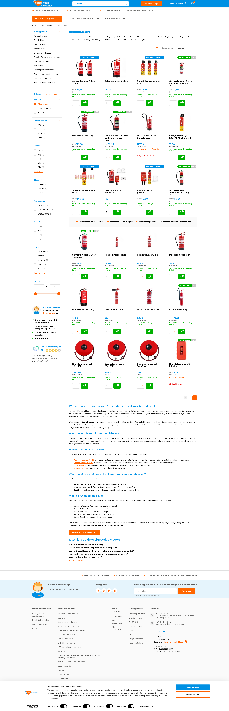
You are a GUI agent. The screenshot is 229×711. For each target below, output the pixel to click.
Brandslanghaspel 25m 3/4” (114, 365)
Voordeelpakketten (137, 614)
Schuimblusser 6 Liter (116, 81)
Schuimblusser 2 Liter (148, 309)
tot (46, 287)
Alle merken (43, 104)
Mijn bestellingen (117, 622)
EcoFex (41, 112)
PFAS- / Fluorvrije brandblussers (47, 57)
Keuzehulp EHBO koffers (68, 626)
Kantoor (42, 256)
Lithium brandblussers (43, 53)
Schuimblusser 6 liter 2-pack (83, 82)
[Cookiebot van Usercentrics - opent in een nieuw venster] (31, 706)
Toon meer (38, 172)
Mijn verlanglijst (116, 628)
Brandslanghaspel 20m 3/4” (82, 365)
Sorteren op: (167, 48)
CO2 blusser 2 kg (114, 309)
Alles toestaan (193, 687)
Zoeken (126, 3)
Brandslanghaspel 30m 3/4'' (147, 365)
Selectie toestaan (193, 694)
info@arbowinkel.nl (165, 622)
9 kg (41, 167)
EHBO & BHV (134, 622)
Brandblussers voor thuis (44, 78)
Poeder (42, 184)
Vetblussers (39, 65)
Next (194, 397)
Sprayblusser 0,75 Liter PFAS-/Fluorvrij (180, 137)
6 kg (41, 163)
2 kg (41, 154)
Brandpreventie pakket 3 (145, 191)
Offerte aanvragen (151, 4)
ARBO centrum (44, 108)
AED (131, 630)
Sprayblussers (39, 49)
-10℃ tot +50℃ (45, 210)
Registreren (117, 617)
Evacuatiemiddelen (137, 626)
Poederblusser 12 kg (83, 309)
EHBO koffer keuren (66, 643)
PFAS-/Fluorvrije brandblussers (84, 18)
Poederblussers (40, 40)
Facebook (98, 590)
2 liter (41, 129)
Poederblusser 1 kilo (115, 255)
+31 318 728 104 (163, 614)
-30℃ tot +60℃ (45, 205)
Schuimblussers (40, 36)
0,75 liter (42, 125)
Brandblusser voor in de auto (46, 74)
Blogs (34, 628)
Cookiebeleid (63, 678)
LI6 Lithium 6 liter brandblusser (146, 137)
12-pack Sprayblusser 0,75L (83, 191)
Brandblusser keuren (66, 639)
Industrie (43, 260)
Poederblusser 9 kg (179, 255)
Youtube (114, 590)
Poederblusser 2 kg (147, 255)
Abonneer (186, 591)
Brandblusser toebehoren (44, 82)
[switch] (86, 706)
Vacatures (62, 670)
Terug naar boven (76, 560)
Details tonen (144, 706)
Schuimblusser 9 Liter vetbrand (84, 256)
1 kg (40, 150)
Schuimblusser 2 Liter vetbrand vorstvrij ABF (181, 83)
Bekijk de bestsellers (114, 18)
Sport (41, 268)
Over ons (61, 618)
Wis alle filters (51, 94)
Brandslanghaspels (42, 61)
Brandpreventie (47, 26)
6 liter (41, 133)
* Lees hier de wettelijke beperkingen (146, 595)
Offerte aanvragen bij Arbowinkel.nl (72, 630)
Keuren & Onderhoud (66, 635)
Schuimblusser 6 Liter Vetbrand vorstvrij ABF (116, 138)
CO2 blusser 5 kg (178, 309)
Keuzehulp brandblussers (84, 532)
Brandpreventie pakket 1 (113, 191)
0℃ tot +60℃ (44, 214)
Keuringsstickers (136, 643)
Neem (46, 313)
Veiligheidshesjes (136, 639)
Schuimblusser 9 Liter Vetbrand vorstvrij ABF (181, 192)
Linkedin (109, 590)
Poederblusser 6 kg (82, 136)
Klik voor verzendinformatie (148, 149)
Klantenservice (64, 651)
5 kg (41, 159)
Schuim (42, 189)
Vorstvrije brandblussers (44, 70)
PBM (131, 635)
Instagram (103, 590)
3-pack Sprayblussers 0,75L (148, 82)
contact (52, 313)
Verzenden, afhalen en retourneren (72, 662)
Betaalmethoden (65, 666)
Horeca (42, 264)
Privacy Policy (63, 674)
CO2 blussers (39, 44)
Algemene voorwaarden (68, 614)
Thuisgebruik (44, 251)
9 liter (41, 138)
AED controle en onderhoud (69, 647)
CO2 (41, 193)
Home (35, 26)
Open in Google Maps (173, 642)
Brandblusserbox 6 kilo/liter (179, 365)
